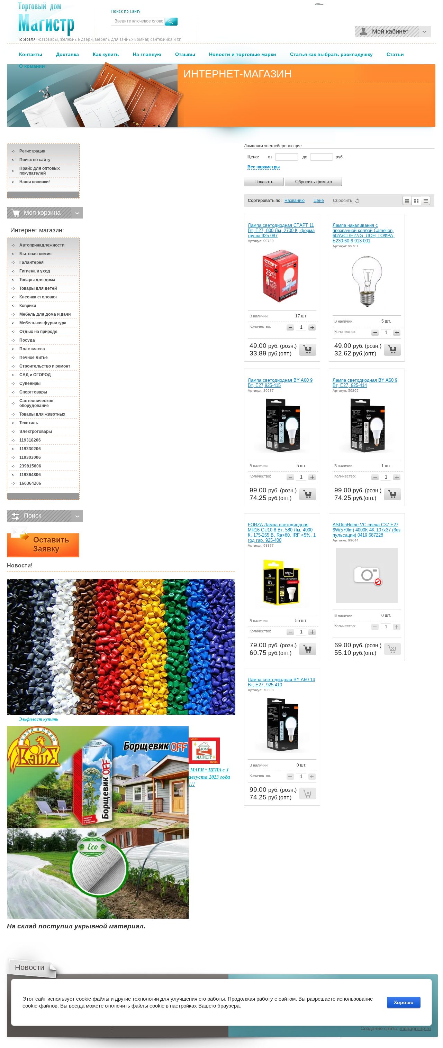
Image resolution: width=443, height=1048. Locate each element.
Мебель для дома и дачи (45, 314)
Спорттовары (33, 392)
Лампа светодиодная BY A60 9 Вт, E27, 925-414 (365, 383)
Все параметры (263, 167)
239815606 (30, 466)
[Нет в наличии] (392, 649)
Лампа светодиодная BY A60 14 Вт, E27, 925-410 (281, 682)
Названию (294, 200)
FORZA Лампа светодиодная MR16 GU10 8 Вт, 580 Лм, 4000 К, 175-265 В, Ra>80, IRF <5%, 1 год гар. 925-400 (282, 532)
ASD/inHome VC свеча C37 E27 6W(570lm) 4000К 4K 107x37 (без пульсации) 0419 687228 (366, 530)
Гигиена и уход (34, 271)
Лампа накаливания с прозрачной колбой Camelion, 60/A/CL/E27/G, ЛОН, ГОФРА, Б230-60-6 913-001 (364, 233)
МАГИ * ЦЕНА (206, 770)
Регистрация (32, 151)
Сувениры (29, 383)
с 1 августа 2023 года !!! (209, 777)
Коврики (27, 305)
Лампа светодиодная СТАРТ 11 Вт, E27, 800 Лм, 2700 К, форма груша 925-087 (281, 230)
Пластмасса (32, 348)
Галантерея (31, 262)
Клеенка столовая (38, 297)
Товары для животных (42, 414)
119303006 (30, 457)
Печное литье (33, 357)
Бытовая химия (35, 253)
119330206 (30, 448)
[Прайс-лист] (426, 200)
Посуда (27, 340)
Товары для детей (38, 288)
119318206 (30, 440)
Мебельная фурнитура (42, 323)
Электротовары (35, 431)
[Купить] (307, 350)
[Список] (407, 200)
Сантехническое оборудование (36, 403)
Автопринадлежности (41, 245)
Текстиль (28, 422)
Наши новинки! (34, 181)
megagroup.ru (415, 1028)
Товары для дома (37, 279)
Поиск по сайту (35, 159)
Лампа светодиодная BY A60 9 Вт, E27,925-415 (280, 383)
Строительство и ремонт (44, 366)
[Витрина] (416, 200)
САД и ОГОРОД (35, 374)
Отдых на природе (38, 331)
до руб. (323, 157)
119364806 (30, 474)
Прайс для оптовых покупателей (39, 171)
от (270, 157)
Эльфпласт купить (38, 719)
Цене (319, 200)
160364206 (30, 483)
